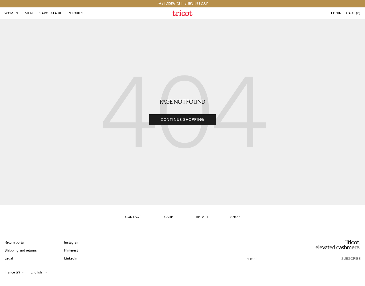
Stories (76, 13)
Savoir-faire (50, 13)
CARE (168, 217)
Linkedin (70, 258)
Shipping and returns (21, 250)
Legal (9, 258)
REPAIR (202, 217)
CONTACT (133, 217)
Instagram (71, 242)
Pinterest (71, 250)
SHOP (235, 217)
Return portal (15, 242)
